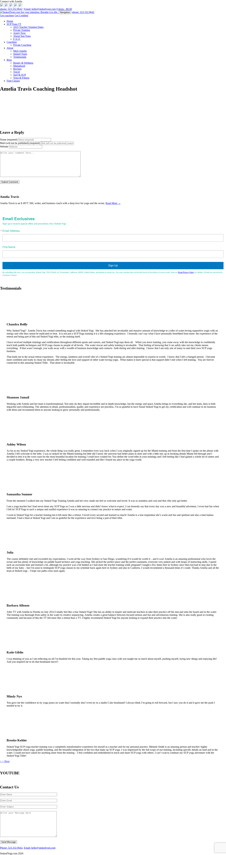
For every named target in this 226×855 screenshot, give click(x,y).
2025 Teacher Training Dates (28, 27)
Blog (9, 59)
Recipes (17, 68)
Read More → (113, 203)
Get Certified (21, 15)
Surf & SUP (19, 74)
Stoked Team (20, 54)
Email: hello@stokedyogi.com (40, 9)
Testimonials (19, 56)
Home (10, 21)
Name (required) (8, 139)
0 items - (64, 9)
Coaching (12, 42)
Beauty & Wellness (23, 62)
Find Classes (13, 80)
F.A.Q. (17, 39)
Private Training (21, 30)
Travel (16, 71)
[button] (1, 761)
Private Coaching (22, 45)
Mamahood (19, 65)
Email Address (11, 230)
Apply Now (19, 33)
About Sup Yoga (22, 36)
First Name (8, 247)
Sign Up (113, 265)
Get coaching (7, 15)
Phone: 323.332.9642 (11, 847)
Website (4, 146)
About (10, 48)
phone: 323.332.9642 (11, 9)
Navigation (65, 12)
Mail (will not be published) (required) (20, 143)
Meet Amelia (20, 51)
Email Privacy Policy (186, 272)
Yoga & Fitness (21, 77)
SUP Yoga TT (14, 24)
